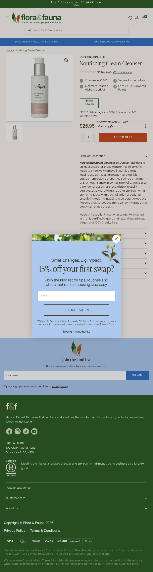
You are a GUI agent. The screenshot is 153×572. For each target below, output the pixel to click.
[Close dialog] (116, 238)
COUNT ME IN (76, 310)
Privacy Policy (107, 324)
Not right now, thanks (76, 331)
